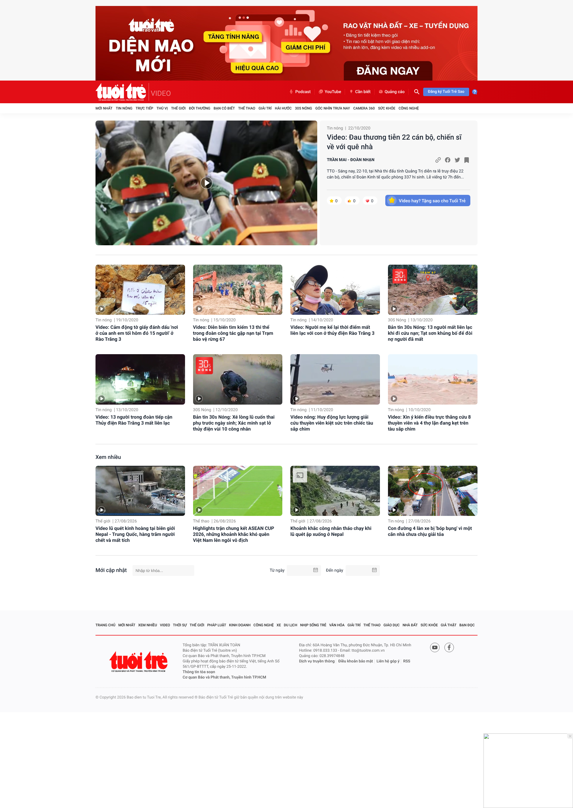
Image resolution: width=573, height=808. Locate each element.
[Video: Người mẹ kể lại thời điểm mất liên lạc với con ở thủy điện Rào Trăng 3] (335, 290)
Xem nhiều (108, 457)
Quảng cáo (395, 92)
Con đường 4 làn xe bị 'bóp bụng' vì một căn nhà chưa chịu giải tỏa (430, 531)
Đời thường (199, 108)
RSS (406, 661)
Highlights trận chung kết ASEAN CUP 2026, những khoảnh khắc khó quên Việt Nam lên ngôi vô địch (233, 534)
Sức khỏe (386, 108)
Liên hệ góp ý (388, 661)
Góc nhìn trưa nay (332, 108)
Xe (279, 625)
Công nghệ (408, 108)
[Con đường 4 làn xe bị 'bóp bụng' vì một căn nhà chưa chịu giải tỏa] (433, 491)
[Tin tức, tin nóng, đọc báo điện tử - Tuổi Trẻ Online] (122, 92)
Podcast (303, 92)
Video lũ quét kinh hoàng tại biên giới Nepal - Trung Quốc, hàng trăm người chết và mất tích (135, 534)
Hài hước (283, 108)
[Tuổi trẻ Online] (139, 661)
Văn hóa (337, 625)
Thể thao (246, 108)
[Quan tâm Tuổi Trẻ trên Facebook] (449, 647)
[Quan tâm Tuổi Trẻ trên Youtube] (435, 647)
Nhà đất (410, 625)
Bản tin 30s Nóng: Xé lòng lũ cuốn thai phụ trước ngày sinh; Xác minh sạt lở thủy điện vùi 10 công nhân (234, 423)
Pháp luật (216, 625)
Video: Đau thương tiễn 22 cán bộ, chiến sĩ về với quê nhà (394, 142)
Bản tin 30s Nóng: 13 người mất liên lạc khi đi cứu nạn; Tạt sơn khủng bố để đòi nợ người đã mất (430, 333)
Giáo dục (391, 625)
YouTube (333, 92)
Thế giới (178, 108)
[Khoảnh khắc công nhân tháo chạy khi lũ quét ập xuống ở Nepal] (335, 491)
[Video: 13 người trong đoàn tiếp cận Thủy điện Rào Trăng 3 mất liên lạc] (140, 379)
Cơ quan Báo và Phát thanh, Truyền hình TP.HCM (224, 677)
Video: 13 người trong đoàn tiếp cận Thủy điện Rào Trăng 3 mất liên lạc (134, 420)
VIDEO (161, 93)
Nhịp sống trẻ (313, 625)
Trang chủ (105, 625)
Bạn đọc (467, 625)
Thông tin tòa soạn (199, 672)
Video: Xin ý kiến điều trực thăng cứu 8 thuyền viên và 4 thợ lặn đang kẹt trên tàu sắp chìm (429, 423)
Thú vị (162, 108)
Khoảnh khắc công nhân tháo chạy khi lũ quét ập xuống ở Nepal (330, 531)
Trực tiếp (144, 108)
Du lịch (290, 625)
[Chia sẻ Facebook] (447, 160)
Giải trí (265, 108)
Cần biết (363, 92)
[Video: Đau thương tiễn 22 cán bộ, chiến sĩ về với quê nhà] (206, 183)
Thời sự (180, 625)
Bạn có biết (224, 108)
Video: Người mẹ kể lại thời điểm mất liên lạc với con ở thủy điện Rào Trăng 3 (332, 330)
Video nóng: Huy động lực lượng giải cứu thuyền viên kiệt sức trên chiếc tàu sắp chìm (331, 423)
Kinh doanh (240, 625)
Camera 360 (364, 108)
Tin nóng (124, 108)
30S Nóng (303, 108)
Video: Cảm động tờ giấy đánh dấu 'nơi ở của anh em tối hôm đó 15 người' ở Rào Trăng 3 (137, 333)
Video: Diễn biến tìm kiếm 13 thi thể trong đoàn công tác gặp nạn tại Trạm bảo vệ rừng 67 (233, 333)
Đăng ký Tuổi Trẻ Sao (446, 92)
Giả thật (449, 625)
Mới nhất (104, 108)
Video (165, 625)
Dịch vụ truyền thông (317, 661)
